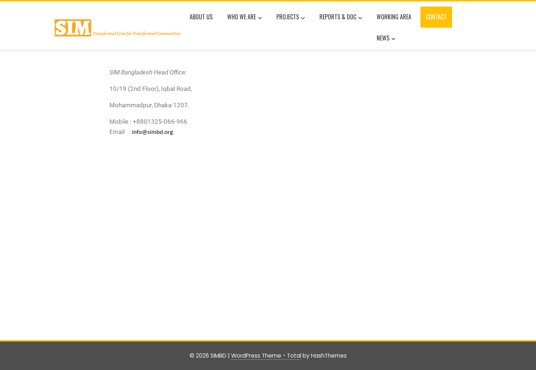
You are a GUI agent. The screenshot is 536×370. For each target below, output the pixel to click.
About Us (201, 16)
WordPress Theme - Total (266, 355)
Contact (436, 16)
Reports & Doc (337, 16)
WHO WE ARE (241, 16)
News (383, 38)
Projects (287, 16)
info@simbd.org (152, 132)
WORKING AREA (394, 16)
